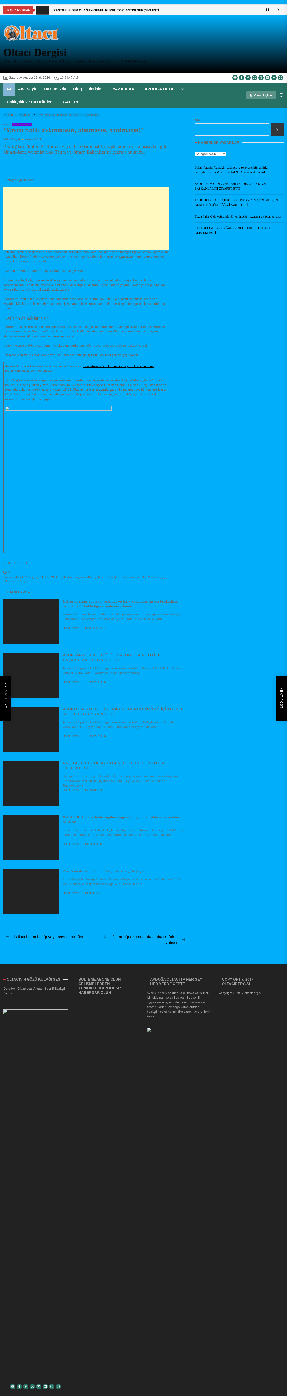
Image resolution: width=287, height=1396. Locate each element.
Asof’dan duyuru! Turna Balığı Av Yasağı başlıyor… (106, 871)
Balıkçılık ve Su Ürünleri (30, 102)
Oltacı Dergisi (35, 52)
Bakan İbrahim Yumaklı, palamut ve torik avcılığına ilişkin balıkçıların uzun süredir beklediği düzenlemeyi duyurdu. (120, 603)
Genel (7, 124)
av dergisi (31, 577)
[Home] (9, 89)
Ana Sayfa (27, 89)
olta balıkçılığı (156, 577)
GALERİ (70, 102)
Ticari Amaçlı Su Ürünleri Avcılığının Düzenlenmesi (118, 366)
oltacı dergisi (20, 581)
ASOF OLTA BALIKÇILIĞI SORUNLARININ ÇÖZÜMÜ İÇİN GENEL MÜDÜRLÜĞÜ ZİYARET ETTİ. (236, 203)
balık (64, 577)
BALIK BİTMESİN (49, 577)
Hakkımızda (55, 89)
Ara (197, 120)
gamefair (73, 577)
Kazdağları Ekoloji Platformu (123, 577)
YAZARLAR (124, 89)
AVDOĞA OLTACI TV (164, 89)
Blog (77, 89)
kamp (100, 577)
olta (144, 577)
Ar (277, 129)
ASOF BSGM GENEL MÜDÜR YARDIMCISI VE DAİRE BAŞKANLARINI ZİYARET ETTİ (111, 657)
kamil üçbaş (88, 577)
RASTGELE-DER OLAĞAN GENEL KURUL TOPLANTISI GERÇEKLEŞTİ (235, 231)
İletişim (96, 89)
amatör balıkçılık (13, 577)
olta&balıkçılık (22, 124)
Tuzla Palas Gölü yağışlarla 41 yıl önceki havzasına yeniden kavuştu (238, 216)
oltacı (6, 581)
